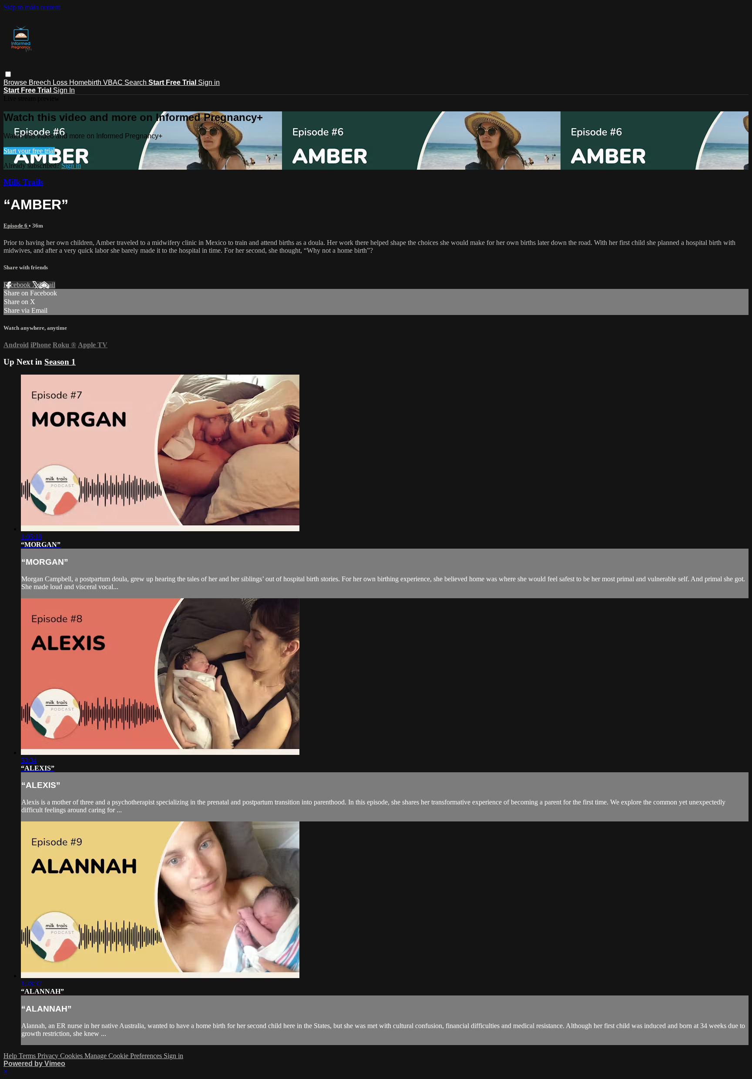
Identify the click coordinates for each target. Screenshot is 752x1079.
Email (47, 284)
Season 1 (60, 361)
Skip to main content (31, 7)
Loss (61, 82)
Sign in (209, 82)
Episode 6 (16, 225)
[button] (8, 74)
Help (11, 1055)
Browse (16, 82)
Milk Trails (23, 182)
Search (136, 82)
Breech (41, 82)
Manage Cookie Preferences (124, 1055)
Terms (28, 1055)
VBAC (113, 82)
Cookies (72, 1055)
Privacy (48, 1055)
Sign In (64, 90)
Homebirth (86, 82)
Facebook (17, 284)
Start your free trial (29, 150)
